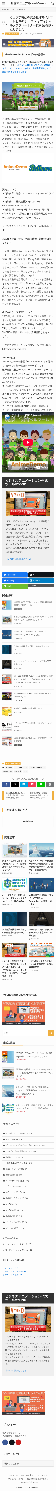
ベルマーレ (7, 771)
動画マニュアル (15, 1157)
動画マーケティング (17, 1198)
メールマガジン (15, 1228)
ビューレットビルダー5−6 (14, 1271)
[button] (6, 784)
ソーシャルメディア (16, 1222)
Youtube (9, 768)
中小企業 (18, 771)
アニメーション (21, 768)
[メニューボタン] (3, 3)
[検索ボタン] (52, 3)
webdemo (28, 821)
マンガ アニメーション (19, 1133)
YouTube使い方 (14, 1210)
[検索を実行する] (51, 1033)
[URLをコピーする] (50, 784)
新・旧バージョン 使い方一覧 (18, 1250)
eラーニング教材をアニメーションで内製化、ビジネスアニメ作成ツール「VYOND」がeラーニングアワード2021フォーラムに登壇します (34, 679)
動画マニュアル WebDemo (28, 3)
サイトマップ (42, 1475)
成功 (25, 771)
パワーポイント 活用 (17, 1181)
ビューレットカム (10, 1268)
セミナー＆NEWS (12, 34)
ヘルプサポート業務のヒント (21, 1151)
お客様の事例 (14, 1175)
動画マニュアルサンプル (19, 1163)
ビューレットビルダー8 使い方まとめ (25, 1145)
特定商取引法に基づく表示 (37, 1479)
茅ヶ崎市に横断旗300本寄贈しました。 (29, 708)
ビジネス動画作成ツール (28, 1482)
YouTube (12, 1204)
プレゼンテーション (37, 768)
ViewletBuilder (11, 1238)
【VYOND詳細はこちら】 (19, 559)
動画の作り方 (14, 1216)
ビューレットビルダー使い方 (18, 1244)
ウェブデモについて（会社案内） (22, 1475)
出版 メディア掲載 (16, 1169)
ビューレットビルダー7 (13, 1274)
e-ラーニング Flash (17, 1192)
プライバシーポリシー (16, 1479)
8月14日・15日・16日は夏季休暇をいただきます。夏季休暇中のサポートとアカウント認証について (34, 1090)
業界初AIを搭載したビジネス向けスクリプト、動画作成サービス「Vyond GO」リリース (35, 1072)
